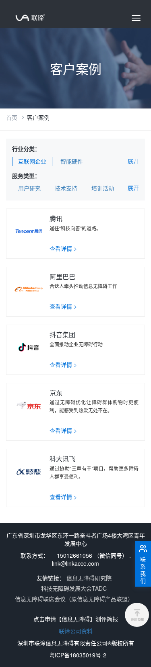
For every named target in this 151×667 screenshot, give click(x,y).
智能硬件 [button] (71, 161)
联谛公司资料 (76, 631)
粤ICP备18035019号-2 (77, 655)
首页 (11, 117)
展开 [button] (133, 161)
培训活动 (102, 188)
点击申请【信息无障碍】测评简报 (75, 619)
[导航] (136, 18)
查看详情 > (63, 248)
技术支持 (66, 188)
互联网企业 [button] (32, 161)
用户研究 (29, 188)
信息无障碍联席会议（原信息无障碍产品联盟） (74, 599)
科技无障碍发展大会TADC (74, 588)
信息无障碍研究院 (89, 578)
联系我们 (143, 570)
